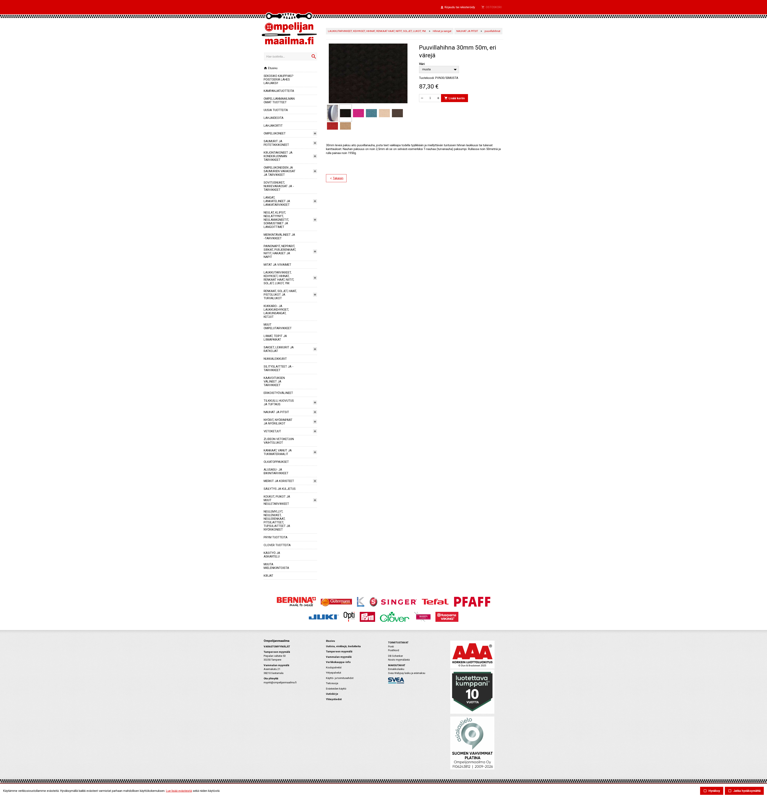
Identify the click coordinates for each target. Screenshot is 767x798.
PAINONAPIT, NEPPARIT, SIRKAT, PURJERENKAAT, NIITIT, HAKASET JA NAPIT (280, 251)
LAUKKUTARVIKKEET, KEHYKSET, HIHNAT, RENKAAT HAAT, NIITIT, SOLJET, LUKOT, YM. (279, 278)
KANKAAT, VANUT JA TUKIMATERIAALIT (278, 452)
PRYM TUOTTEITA (275, 537)
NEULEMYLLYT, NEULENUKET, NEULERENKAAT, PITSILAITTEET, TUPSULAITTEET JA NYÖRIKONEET (277, 520)
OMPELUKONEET (275, 133)
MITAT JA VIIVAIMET (277, 264)
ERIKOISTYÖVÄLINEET (278, 393)
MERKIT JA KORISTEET (279, 481)
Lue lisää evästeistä (179, 791)
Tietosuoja (332, 683)
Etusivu (270, 68)
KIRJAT (268, 575)
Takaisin (336, 178)
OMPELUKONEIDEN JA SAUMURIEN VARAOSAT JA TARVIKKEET (279, 171)
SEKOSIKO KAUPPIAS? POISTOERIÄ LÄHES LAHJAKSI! (278, 79)
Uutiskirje (332, 693)
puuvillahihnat (492, 31)
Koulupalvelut (334, 667)
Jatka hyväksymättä (744, 791)
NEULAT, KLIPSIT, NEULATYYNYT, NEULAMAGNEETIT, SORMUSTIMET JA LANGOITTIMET (276, 220)
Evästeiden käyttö (336, 688)
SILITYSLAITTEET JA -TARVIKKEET (278, 368)
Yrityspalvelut (333, 672)
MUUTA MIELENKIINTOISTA (276, 566)
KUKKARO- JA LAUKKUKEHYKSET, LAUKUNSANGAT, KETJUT (276, 311)
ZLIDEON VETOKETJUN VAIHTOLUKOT (279, 440)
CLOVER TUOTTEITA (277, 545)
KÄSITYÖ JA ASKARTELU (272, 554)
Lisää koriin (454, 98)
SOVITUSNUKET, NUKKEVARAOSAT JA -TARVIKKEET (279, 186)
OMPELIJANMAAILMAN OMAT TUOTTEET (279, 100)
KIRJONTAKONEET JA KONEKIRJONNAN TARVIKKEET (278, 156)
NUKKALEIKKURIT (275, 359)
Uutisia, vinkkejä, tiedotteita (343, 646)
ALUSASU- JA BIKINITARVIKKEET (276, 471)
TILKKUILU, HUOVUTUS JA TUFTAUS (279, 402)
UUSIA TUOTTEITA (276, 110)
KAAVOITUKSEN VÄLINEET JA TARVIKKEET (274, 381)
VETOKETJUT (272, 431)
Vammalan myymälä (339, 656)
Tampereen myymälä (339, 651)
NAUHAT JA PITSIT (276, 412)
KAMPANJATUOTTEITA (279, 91)
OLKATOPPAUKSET (276, 462)
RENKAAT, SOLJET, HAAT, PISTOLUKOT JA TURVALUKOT (280, 294)
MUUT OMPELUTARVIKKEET (278, 326)
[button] (457, 7)
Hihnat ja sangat (442, 31)
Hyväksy (711, 791)
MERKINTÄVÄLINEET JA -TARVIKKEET (279, 236)
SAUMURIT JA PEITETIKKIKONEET (276, 143)
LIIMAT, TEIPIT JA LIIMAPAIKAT (275, 337)
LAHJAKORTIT (273, 125)
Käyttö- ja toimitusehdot (340, 678)
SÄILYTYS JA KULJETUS (280, 489)
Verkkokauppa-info (338, 662)
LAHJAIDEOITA (273, 118)
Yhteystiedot (334, 699)
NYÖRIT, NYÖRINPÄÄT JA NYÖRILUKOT (278, 421)
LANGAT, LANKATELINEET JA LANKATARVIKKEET (277, 201)
